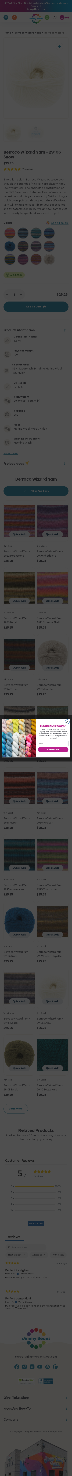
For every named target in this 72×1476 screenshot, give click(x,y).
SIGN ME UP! (53, 749)
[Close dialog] (67, 721)
